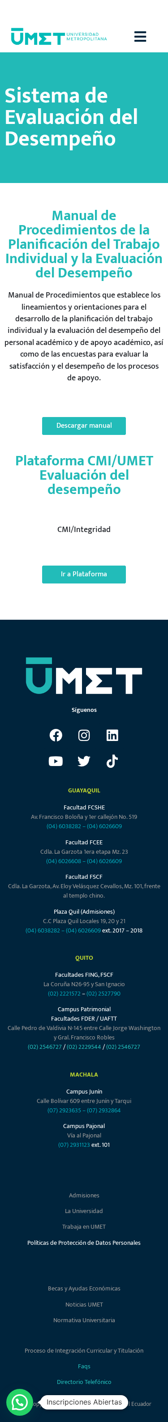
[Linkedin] (112, 735)
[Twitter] (84, 761)
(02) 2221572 (64, 993)
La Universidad (84, 1211)
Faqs (84, 1366)
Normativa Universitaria (84, 1320)
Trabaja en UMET (84, 1227)
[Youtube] (56, 761)
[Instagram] (84, 735)
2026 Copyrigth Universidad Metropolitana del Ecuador (84, 1404)
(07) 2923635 (64, 1110)
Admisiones (84, 1195)
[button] (151, 36)
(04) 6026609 (104, 826)
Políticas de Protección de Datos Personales (84, 1243)
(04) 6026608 (63, 861)
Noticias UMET (84, 1304)
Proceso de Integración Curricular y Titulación (84, 1350)
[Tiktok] (112, 761)
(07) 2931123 (74, 1145)
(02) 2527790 (103, 993)
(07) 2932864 (104, 1110)
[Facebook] (56, 735)
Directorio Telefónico (84, 1382)
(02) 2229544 (84, 1047)
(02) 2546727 (45, 1047)
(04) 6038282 (64, 826)
